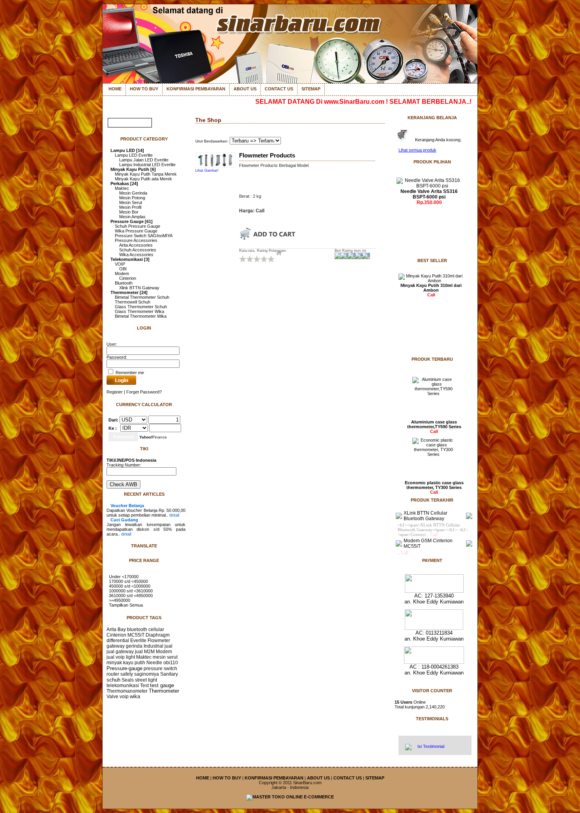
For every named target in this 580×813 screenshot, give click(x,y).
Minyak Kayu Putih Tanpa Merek (146, 174)
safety (126, 674)
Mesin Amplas (132, 216)
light (130, 657)
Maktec (122, 188)
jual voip (116, 657)
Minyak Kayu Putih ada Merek (143, 178)
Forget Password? (144, 392)
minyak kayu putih (126, 662)
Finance (153, 437)
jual (168, 646)
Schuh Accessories (137, 249)
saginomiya (146, 674)
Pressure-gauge (124, 668)
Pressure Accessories (136, 240)
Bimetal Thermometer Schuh (142, 297)
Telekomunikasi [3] (130, 259)
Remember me (129, 372)
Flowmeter (159, 640)
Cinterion (127, 278)
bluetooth (137, 629)
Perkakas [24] (124, 183)
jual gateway (120, 651)
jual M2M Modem (153, 651)
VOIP (120, 264)
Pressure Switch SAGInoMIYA (143, 235)
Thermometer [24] (129, 292)
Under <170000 (123, 576)
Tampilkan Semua (126, 605)
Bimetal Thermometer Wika (141, 316)
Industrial (153, 646)
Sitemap (310, 88)
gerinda (134, 646)
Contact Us (279, 88)
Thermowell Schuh (132, 302)
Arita (111, 629)
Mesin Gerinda (133, 193)
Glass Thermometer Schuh (141, 306)
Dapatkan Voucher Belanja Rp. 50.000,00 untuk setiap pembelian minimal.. (146, 510)
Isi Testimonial (430, 746)
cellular (156, 629)
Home (115, 88)
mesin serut (165, 657)
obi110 (170, 662)
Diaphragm (158, 635)
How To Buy (144, 88)
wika (135, 696)
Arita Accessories (136, 245)
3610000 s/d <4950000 (131, 595)
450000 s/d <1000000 (129, 586)
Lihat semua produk (417, 150)
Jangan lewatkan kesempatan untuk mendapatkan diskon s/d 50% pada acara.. (146, 526)
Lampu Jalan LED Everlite (143, 159)
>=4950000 (119, 600)
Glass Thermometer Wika (139, 311)
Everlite (138, 640)
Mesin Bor (128, 212)
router (113, 674)
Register (115, 392)
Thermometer (164, 691)
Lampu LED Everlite (134, 155)
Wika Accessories (136, 254)
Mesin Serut (130, 202)
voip (124, 696)
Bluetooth (124, 283)
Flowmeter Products (267, 155)
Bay (122, 629)
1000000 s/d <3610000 (131, 590)
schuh (113, 680)
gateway (116, 646)
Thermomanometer (127, 691)
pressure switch (160, 668)
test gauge (162, 685)
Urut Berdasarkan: (212, 141)
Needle (154, 662)
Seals (128, 680)
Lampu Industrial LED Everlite (147, 164)
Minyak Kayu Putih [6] (133, 169)
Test (144, 685)
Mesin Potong (132, 197)
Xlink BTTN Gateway (139, 287)
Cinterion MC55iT (125, 635)
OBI (123, 268)
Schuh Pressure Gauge (137, 226)
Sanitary (169, 674)
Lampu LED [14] (127, 150)
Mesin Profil (130, 207)
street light (146, 680)
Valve (112, 696)
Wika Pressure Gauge (136, 231)
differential (118, 640)
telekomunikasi (123, 685)
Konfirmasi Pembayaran (196, 88)
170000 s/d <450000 (128, 581)
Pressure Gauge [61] (131, 221)
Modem (122, 273)
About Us (245, 88)
